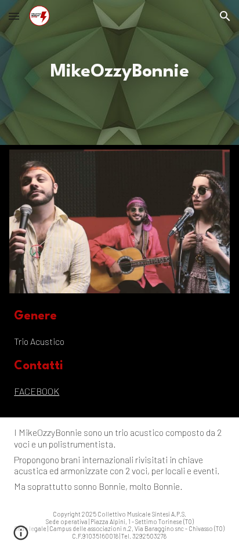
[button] (14, 16)
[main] (119, 72)
